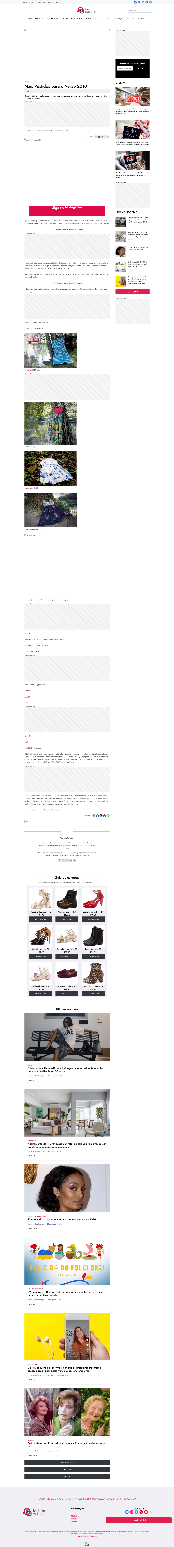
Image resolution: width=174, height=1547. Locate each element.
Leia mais (32, 1080)
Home (30, 19)
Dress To (27, 370)
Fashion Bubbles (36, 131)
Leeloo (26, 488)
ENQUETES (59, 1499)
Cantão (27, 697)
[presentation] (67, 1037)
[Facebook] (135, 2)
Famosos (31, 1440)
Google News (41, 2)
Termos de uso (93, 1536)
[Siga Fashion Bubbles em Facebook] (59, 860)
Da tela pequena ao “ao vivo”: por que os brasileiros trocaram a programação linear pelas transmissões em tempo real (65, 1369)
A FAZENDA (49, 1499)
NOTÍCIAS (69, 1499)
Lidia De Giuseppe (52, 810)
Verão (29, 91)
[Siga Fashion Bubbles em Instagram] (67, 860)
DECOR (116, 1499)
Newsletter (50, 2)
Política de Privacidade (83, 1536)
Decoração (118, 19)
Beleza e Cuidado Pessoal (37, 1216)
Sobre (25, 2)
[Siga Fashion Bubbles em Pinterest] (74, 860)
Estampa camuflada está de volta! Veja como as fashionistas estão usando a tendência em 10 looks (65, 1069)
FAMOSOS (78, 1499)
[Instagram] (143, 2)
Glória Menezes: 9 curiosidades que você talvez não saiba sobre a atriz (66, 1444)
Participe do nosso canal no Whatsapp (68, 229)
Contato (58, 2)
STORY (133, 1499)
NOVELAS (87, 1499)
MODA (95, 1499)
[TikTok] (150, 2)
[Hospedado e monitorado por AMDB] (87, 1544)
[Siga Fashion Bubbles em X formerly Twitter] (63, 860)
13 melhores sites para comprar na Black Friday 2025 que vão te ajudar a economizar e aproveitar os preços (132, 175)
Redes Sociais (32, 1364)
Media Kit (75, 1516)
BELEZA (102, 1499)
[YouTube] (146, 2)
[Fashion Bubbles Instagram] (67, 211)
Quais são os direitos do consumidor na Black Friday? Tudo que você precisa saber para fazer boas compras (132, 143)
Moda (26, 81)
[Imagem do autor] (25, 130)
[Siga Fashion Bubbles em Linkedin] (70, 860)
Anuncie (31, 2)
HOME (40, 1499)
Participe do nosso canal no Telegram (68, 283)
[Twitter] (139, 2)
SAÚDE (109, 1499)
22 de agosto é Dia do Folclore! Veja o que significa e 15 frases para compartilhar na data (65, 1293)
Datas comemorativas (35, 1289)
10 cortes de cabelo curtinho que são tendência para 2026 (62, 1219)
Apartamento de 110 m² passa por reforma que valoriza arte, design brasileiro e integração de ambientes (67, 1145)
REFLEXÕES (125, 1499)
